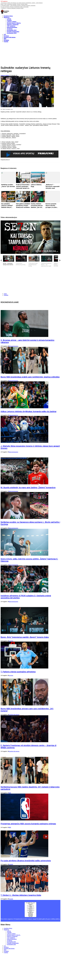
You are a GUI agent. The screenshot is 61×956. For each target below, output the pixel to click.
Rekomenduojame (12, 27)
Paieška (6, 41)
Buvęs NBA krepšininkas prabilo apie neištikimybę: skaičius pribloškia (30, 377)
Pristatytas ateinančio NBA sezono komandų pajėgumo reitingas (28, 824)
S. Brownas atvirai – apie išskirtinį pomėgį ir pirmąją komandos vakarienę (18, 5)
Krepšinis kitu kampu (9, 37)
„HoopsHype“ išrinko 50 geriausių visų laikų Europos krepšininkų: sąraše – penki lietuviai (21, 2)
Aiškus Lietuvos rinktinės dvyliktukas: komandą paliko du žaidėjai (28, 411)
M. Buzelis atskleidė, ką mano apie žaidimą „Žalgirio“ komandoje (28, 487)
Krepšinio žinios (8, 16)
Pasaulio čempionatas (13, 31)
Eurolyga (6, 36)
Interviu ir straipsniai (12, 24)
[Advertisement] (30, 283)
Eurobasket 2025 (12, 33)
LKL (5, 34)
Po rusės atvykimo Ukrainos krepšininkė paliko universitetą (14, 6)
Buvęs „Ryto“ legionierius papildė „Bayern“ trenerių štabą (14, 4)
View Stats (31, 916)
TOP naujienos (11, 26)
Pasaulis (9, 20)
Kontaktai (6, 40)
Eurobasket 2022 (12, 30)
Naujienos (6, 17)
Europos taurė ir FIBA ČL (14, 23)
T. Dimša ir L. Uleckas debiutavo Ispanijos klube (12, 8)
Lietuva (9, 19)
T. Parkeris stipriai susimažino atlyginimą (18, 672)
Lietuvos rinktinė (11, 21)
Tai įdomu (9, 28)
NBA (5, 38)
